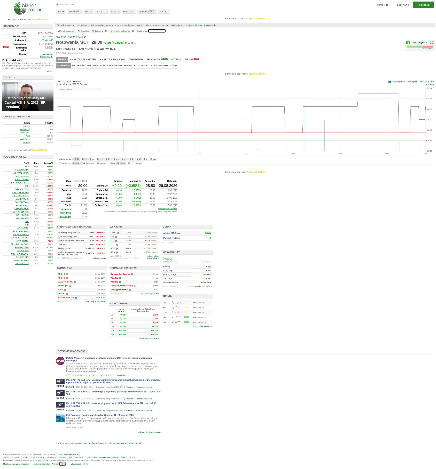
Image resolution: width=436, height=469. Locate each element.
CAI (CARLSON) (22, 189)
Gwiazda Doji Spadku (120, 274)
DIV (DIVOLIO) (22, 199)
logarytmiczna (136, 163)
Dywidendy (136, 59)
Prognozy (157, 59)
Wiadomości (78, 65)
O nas (87, 457)
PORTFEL (163, 11)
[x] (215, 25)
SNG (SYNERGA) (21, 260)
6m (125, 159)
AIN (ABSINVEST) (21, 173)
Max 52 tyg (65, 216)
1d (78, 159)
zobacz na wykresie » (150, 294)
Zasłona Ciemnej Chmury (122, 286)
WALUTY (115, 11)
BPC (27, 186)
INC (27, 222)
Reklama (124, 457)
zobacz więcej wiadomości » (150, 432)
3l (140, 159)
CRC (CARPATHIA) (20, 192)
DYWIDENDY (129, 11)
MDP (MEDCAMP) (21, 231)
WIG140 (26, 142)
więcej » (50, 71)
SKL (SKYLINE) (22, 257)
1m (109, 159)
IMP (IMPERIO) (22, 218)
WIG (28, 136)
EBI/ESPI (70, 387)
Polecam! (103, 375)
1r (133, 159)
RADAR (61, 11)
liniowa (122, 163)
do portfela (85, 31)
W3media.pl (78, 457)
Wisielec (114, 278)
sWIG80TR (25, 133)
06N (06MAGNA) (21, 170)
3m (117, 159)
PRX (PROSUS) (22, 247)
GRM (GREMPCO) (21, 212)
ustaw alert (70, 31)
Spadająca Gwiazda (119, 290)
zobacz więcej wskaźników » (200, 286)
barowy (103, 163)
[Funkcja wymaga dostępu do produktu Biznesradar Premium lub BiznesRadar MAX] (49, 48)
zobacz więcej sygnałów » (95, 301)
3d (85, 159)
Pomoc (381, 4)
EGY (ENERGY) (22, 202)
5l (146, 159)
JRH (27, 225)
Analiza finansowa (113, 59)
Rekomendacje (96, 65)
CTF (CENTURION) (20, 196)
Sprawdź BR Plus (257, 18)
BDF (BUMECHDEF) (20, 183)
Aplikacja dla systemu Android (46, 464)
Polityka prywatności (100, 457)
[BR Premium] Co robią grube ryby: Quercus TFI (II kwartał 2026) (100, 415)
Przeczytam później (118, 375)
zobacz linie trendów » (202, 327)
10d (101, 159)
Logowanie (403, 4)
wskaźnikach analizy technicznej (91, 443)
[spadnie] (431, 42)
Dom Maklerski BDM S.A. (69, 454)
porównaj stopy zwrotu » (167, 209)
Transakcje (145, 65)
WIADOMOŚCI (74, 11)
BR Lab (192, 59)
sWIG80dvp (25, 129)
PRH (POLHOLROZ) (20, 244)
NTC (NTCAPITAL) (21, 234)
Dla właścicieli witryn (79, 464)
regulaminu (43, 460)
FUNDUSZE (102, 11)
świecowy (90, 163)
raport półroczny (72, 84)
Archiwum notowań (165, 65)
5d (93, 159)
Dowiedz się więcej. (204, 25)
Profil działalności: (12, 60)
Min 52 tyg (65, 213)
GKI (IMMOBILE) (21, 209)
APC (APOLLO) (22, 176)
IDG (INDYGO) (22, 215)
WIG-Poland (25, 139)
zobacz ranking (427, 49)
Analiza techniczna (83, 59)
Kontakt (133, 457)
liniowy (78, 163)
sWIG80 (26, 126)
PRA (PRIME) (23, 241)
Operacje (130, 65)
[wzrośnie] (408, 42)
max (154, 159)
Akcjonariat (114, 65)
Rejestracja (423, 4)
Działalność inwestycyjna (46, 55)
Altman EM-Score (171, 233)
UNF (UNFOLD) (22, 264)
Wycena (176, 59)
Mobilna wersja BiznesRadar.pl (15, 464)
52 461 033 (47, 40)
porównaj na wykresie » (149, 338)
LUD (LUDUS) (23, 228)
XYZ (68, 375)
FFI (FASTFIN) (22, 205)
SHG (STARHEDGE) (20, 254)
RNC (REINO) (23, 251)
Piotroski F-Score (171, 238)
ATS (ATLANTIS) (22, 180)
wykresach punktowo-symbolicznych (125, 443)
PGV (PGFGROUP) (20, 238)
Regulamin (114, 457)
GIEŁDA (88, 11)
